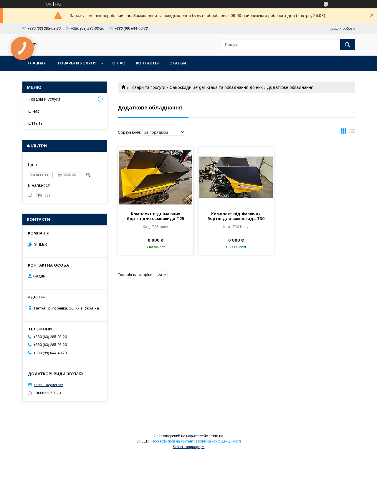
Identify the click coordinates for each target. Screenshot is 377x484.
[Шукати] (347, 44)
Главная (37, 63)
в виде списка (352, 132)
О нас (118, 63)
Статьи (177, 63)
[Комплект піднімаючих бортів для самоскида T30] (236, 176)
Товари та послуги (147, 87)
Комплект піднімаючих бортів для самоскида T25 (155, 216)
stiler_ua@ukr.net (48, 384)
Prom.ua (216, 436)
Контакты (147, 63)
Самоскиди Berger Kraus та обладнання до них (216, 87)
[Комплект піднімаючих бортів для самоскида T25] (155, 176)
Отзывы (36, 123)
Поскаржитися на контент (172, 441)
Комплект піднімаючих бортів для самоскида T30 (235, 216)
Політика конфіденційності (218, 441)
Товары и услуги (76, 63)
